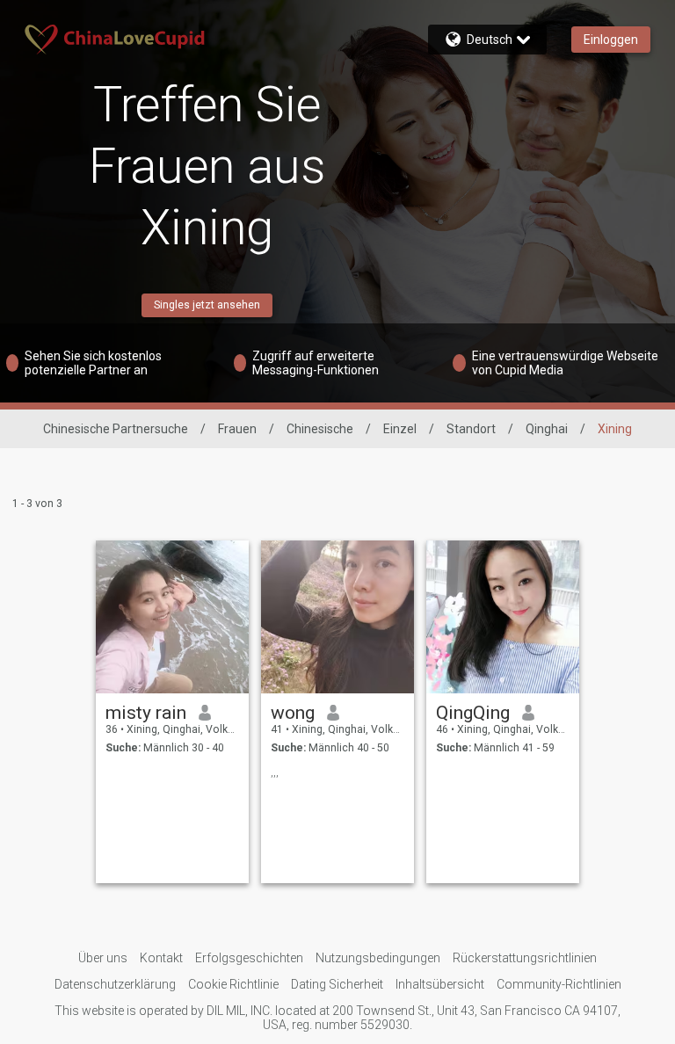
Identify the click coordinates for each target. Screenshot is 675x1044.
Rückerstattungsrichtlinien (525, 958)
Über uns (102, 958)
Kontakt (161, 958)
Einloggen (611, 40)
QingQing (473, 712)
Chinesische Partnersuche (115, 429)
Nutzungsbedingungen (378, 958)
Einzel (400, 429)
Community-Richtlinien (559, 984)
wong (293, 712)
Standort (471, 429)
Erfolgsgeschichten (249, 958)
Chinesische (320, 429)
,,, (275, 772)
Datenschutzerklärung (115, 984)
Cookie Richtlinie (233, 984)
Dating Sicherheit (337, 984)
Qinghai (547, 429)
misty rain (145, 712)
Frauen (237, 429)
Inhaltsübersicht (440, 984)
